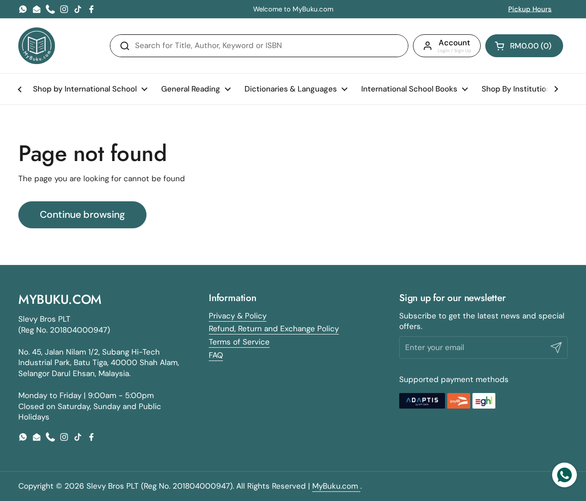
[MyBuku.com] (36, 45)
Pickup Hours (530, 9)
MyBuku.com (336, 486)
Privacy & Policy (237, 316)
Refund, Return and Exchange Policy (274, 328)
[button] (524, 45)
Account (454, 43)
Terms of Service (239, 342)
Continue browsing (82, 214)
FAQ (216, 355)
